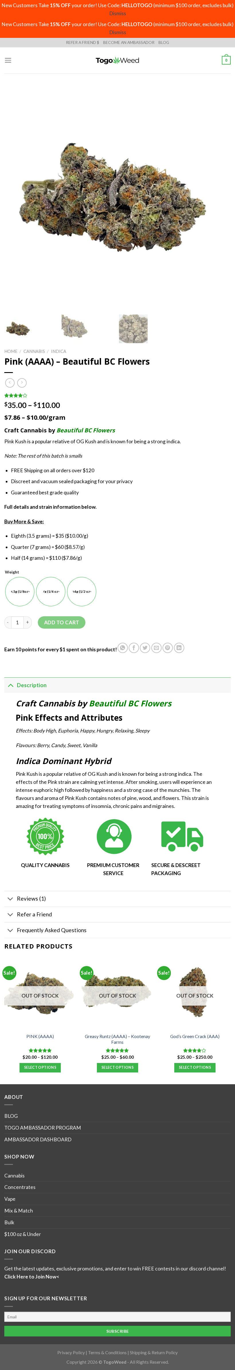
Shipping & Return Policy (154, 1352)
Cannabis (34, 351)
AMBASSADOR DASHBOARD (37, 1139)
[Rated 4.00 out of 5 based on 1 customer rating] (117, 395)
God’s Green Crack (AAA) (195, 1036)
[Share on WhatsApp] (122, 648)
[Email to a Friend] (156, 648)
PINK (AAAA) (40, 1036)
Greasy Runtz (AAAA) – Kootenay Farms (117, 1039)
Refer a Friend (34, 914)
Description (32, 685)
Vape (9, 1199)
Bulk (9, 1222)
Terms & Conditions (107, 1352)
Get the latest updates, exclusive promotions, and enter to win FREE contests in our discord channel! (115, 1269)
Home (10, 351)
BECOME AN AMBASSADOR (128, 42)
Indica (58, 351)
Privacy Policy (71, 1352)
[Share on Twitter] (145, 648)
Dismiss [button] (117, 13)
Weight (12, 572)
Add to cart (61, 622)
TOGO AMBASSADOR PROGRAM (42, 1128)
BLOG (163, 42)
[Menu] (8, 60)
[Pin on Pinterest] (167, 648)
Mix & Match (18, 1211)
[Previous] (4, 1020)
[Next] (230, 1020)
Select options (40, 1067)
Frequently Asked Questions (52, 930)
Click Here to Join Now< (31, 1277)
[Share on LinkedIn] (179, 648)
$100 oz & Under (22, 1234)
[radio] (19, 591)
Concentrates (20, 1187)
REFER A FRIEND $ (82, 42)
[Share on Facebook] (134, 648)
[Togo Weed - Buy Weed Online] (117, 60)
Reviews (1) (31, 898)
